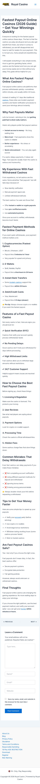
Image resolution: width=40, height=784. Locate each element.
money (23, 609)
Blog (4, 736)
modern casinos (15, 282)
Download (6, 752)
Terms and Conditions (10, 744)
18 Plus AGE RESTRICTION (12, 750)
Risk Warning (7, 758)
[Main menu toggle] (35, 4)
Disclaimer (6, 742)
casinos (5, 100)
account (18, 517)
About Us (5, 734)
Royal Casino (19, 4)
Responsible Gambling (10, 747)
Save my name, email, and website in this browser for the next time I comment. (20, 701)
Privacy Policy (7, 739)
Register (5, 755)
